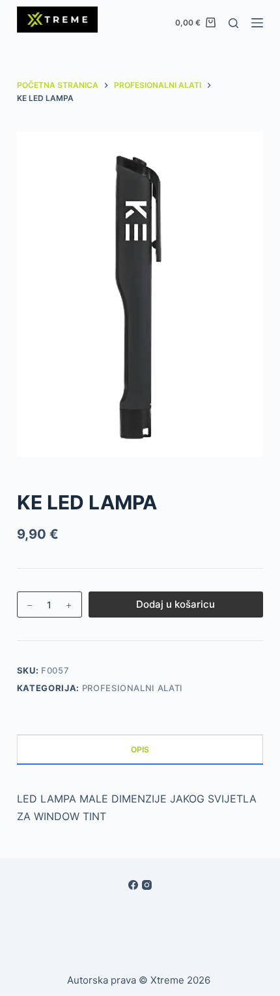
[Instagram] (147, 884)
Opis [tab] (140, 749)
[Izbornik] (257, 23)
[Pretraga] (233, 23)
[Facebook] (133, 884)
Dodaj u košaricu (175, 604)
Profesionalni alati (132, 688)
